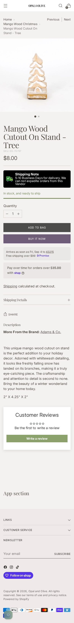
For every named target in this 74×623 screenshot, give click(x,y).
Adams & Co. (50, 332)
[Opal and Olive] (37, 5)
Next (67, 19)
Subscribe (62, 553)
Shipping (10, 286)
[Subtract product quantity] (7, 214)
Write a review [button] (36, 438)
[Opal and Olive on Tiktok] (18, 567)
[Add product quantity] (18, 214)
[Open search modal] (60, 6)
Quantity (10, 206)
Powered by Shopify (16, 599)
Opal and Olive (37, 591)
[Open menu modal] (5, 6)
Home (7, 19)
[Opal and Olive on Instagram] (11, 567)
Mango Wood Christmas (20, 24)
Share (13, 314)
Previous (53, 19)
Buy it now (37, 238)
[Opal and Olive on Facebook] (5, 567)
